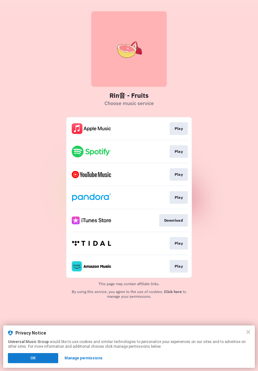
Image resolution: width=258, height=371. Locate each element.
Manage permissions (83, 358)
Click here (173, 291)
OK (33, 358)
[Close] (248, 332)
